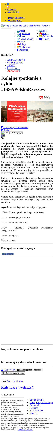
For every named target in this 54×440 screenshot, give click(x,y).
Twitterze (8, 130)
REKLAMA (13, 70)
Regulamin (35, 405)
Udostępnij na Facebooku (15, 127)
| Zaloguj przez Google (14, 373)
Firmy (22, 41)
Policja (45, 33)
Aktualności (13, 12)
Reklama (11, 9)
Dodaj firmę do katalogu (41, 402)
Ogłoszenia (24, 33)
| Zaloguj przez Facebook (30, 370)
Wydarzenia (47, 36)
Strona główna (37, 399)
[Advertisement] (27, 279)
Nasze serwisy (36, 410)
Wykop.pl (18, 133)
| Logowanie (9, 369)
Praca (22, 36)
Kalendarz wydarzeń (17, 387)
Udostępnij (8, 254)
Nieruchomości (26, 39)
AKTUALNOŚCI (16, 60)
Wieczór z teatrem (15, 381)
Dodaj (44, 30)
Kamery (45, 39)
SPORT (11, 65)
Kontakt (33, 413)
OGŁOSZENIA (15, 62)
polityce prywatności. (25, 430)
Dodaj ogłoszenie (16, 18)
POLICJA (12, 68)
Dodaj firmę (16, 20)
